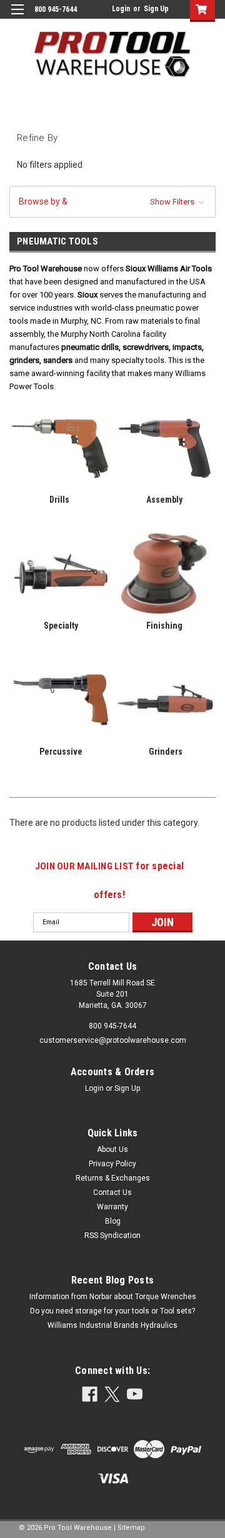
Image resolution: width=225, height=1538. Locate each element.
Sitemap (131, 1528)
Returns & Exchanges (113, 1178)
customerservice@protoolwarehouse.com (112, 1040)
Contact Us (112, 1192)
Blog (113, 1221)
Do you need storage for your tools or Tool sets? (112, 1311)
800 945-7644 (112, 1026)
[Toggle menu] (17, 17)
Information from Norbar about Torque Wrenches (112, 1296)
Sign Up (156, 8)
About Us (112, 1149)
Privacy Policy (112, 1163)
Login (121, 8)
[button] (112, 202)
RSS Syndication (112, 1235)
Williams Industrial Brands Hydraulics (113, 1325)
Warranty (112, 1206)
